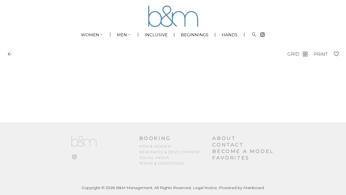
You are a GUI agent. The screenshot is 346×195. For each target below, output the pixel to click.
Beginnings (194, 35)
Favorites (230, 158)
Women (92, 34)
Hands (230, 35)
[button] (10, 54)
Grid (297, 54)
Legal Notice (205, 187)
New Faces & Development (169, 152)
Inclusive (156, 35)
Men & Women (155, 146)
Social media (154, 157)
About (224, 138)
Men (124, 34)
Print (321, 54)
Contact (228, 145)
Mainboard (253, 187)
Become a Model (243, 151)
